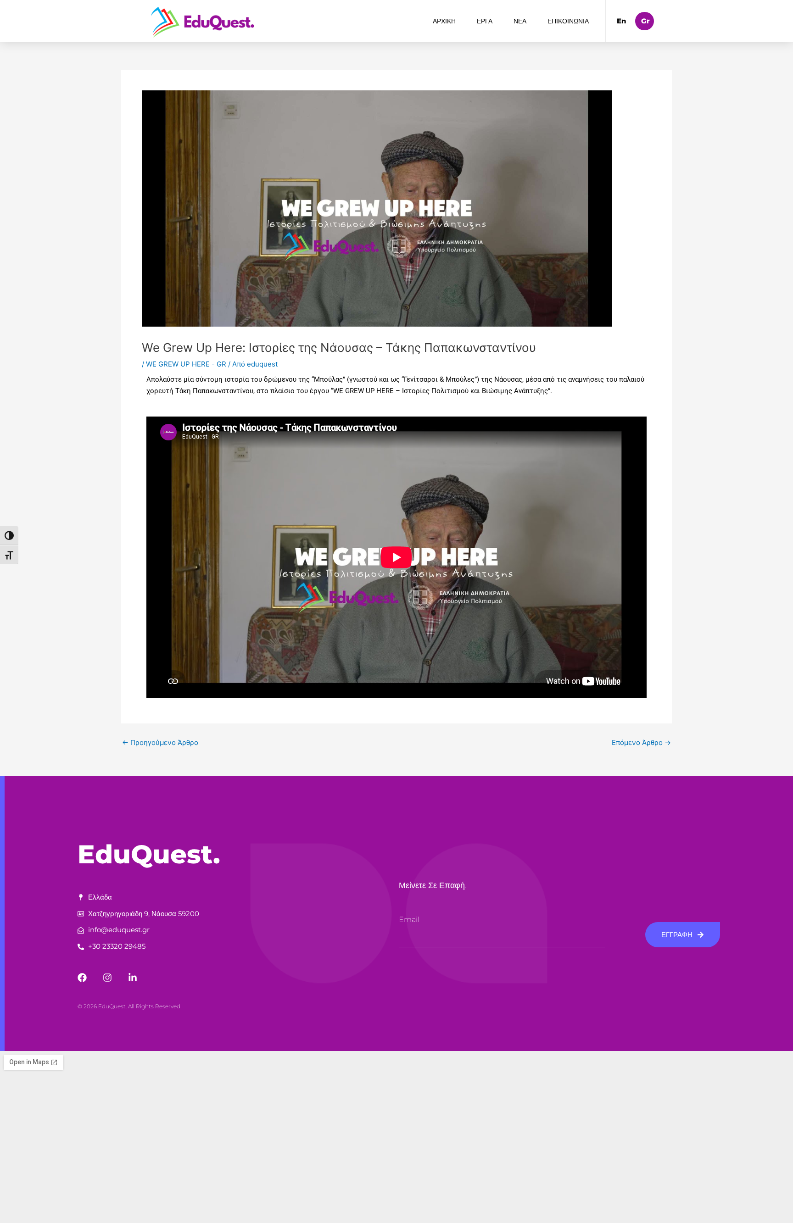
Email (409, 919)
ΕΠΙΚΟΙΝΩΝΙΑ (568, 21)
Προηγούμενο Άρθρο (160, 742)
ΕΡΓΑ (484, 21)
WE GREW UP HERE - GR (186, 364)
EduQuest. (149, 854)
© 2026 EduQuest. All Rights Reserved (129, 1006)
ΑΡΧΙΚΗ (444, 21)
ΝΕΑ (520, 21)
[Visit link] (204, 21)
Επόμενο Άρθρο (641, 742)
